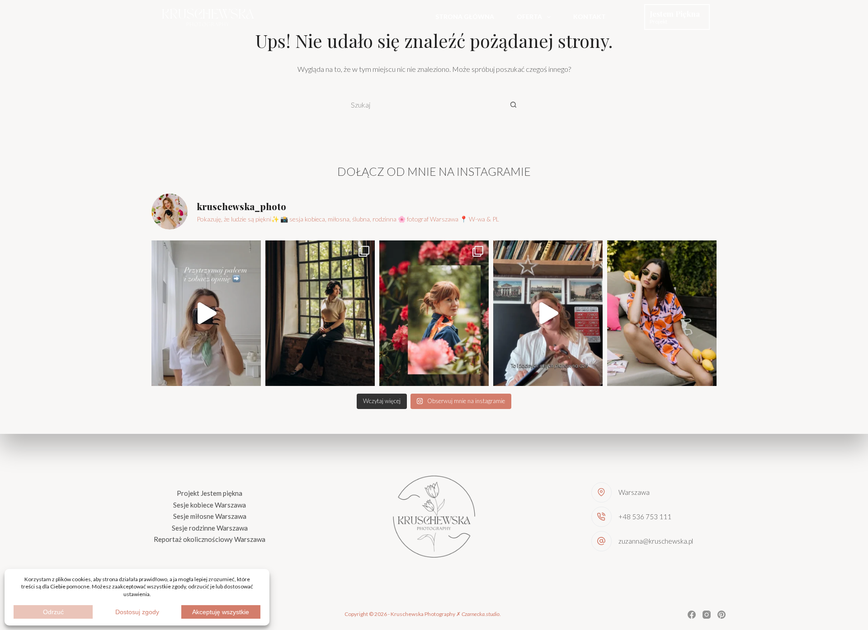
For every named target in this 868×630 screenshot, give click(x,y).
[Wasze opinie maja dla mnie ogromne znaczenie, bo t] (206, 313)
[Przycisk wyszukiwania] (513, 104)
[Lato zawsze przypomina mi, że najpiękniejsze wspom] (662, 313)
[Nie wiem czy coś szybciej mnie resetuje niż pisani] (548, 313)
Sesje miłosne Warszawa (209, 516)
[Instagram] (707, 615)
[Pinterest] (721, 615)
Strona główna (464, 16)
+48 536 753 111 (644, 516)
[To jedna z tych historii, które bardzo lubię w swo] (320, 313)
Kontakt (589, 16)
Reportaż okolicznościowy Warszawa (209, 539)
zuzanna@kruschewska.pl (655, 541)
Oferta (529, 16)
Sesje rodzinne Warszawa (210, 528)
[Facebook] (692, 615)
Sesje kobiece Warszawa (209, 505)
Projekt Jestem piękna (209, 493)
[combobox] (423, 104)
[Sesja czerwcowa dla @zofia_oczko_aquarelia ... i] (434, 313)
